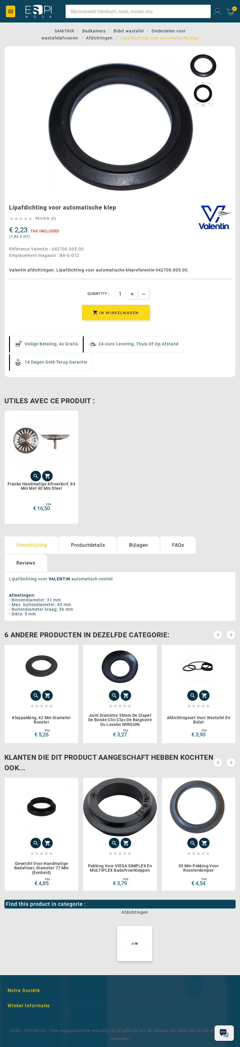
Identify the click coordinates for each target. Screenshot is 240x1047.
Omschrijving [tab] (31, 545)
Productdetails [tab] (88, 545)
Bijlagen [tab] (138, 545)
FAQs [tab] (178, 545)
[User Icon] (217, 11)
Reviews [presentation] (25, 563)
